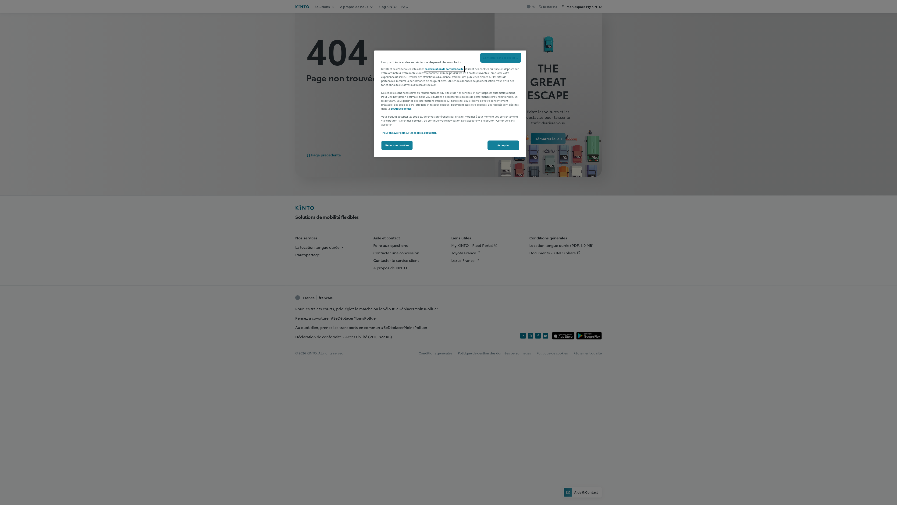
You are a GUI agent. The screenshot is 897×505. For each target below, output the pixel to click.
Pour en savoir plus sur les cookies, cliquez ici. (409, 132)
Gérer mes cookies (397, 145)
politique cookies (401, 108)
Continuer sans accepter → (500, 57)
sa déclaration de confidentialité (444, 69)
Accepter (503, 145)
